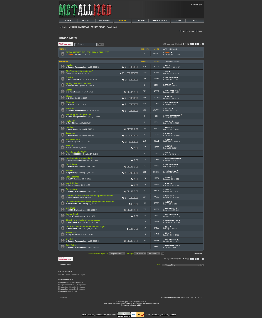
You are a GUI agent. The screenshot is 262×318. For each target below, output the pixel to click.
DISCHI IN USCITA (160, 21)
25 (136, 98)
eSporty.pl (128, 303)
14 (130, 67)
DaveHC (71, 123)
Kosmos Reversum (75, 67)
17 (133, 173)
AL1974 (168, 96)
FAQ (183, 31)
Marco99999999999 (75, 154)
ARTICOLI (86, 21)
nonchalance (170, 208)
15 (133, 67)
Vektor (69, 90)
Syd (69, 98)
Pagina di (180, 44)
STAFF (178, 21)
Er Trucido (72, 92)
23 (130, 98)
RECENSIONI (104, 21)
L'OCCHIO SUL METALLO (79, 27)
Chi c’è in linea (65, 272)
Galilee (167, 177)
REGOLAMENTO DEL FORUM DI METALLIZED (87, 52)
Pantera (69, 170)
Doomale (71, 197)
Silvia (167, 190)
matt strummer (170, 78)
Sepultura (70, 208)
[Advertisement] (168, 11)
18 (136, 173)
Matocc (70, 141)
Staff (163, 297)
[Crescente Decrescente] (156, 253)
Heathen (70, 127)
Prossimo (198, 254)
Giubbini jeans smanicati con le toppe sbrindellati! (90, 195)
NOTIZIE (68, 21)
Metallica (70, 108)
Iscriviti (191, 31)
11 (130, 79)
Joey (166, 71)
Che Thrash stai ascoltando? (79, 71)
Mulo (71, 73)
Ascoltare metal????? (76, 152)
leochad (168, 84)
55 (130, 110)
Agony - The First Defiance (78, 83)
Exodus (69, 77)
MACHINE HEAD (73, 139)
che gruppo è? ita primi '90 (78, 115)
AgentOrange (73, 129)
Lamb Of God (72, 183)
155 (136, 73)
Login (200, 31)
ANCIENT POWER (98, 27)
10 (130, 141)
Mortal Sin (71, 233)
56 (133, 110)
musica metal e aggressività (79, 158)
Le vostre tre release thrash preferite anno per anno (90, 202)
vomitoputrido (170, 171)
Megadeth (70, 102)
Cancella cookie (172, 297)
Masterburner (73, 86)
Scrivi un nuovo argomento (64, 44)
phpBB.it (138, 305)
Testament (71, 133)
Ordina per (130, 253)
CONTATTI (195, 21)
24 (133, 98)
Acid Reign (71, 245)
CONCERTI (140, 21)
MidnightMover (74, 79)
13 (136, 79)
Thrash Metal (112, 27)
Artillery (69, 146)
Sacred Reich (72, 214)
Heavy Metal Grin (171, 90)
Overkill (69, 239)
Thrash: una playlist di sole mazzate (83, 220)
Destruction (71, 189)
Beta (166, 152)
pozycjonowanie (149, 303)
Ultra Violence (72, 177)
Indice (64, 27)
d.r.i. (166, 65)
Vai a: (159, 265)
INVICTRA (70, 121)
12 (133, 79)
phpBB (127, 302)
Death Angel (71, 164)
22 (133, 104)
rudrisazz (168, 127)
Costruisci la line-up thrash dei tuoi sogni (85, 226)
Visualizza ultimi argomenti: (98, 253)
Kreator (69, 65)
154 (132, 73)
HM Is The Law (75, 210)
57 (136, 110)
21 (130, 104)
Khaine (70, 54)
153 (128, 73)
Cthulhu (168, 109)
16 (136, 67)
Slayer (69, 96)
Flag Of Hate (73, 216)
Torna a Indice (65, 265)
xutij (69, 148)
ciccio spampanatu (75, 117)
